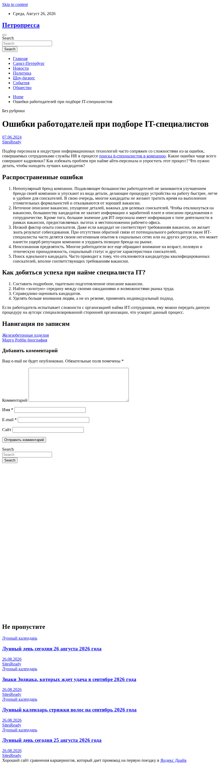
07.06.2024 (12, 137)
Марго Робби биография (24, 340)
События (21, 82)
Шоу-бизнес (24, 78)
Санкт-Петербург (29, 63)
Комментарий (14, 400)
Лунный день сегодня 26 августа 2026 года (52, 648)
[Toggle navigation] (4, 35)
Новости (21, 68)
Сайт (6, 429)
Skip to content (15, 4)
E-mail (9, 419)
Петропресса (21, 25)
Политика (22, 73)
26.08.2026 (12, 659)
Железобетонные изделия (25, 335)
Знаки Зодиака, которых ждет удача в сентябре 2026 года (69, 679)
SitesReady (11, 142)
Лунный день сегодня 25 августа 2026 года (52, 740)
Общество (22, 87)
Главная (20, 58)
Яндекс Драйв (173, 760)
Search (8, 38)
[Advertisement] (110, 505)
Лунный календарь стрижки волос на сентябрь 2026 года (69, 710)
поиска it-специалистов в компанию (132, 156)
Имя (7, 409)
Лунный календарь (19, 638)
